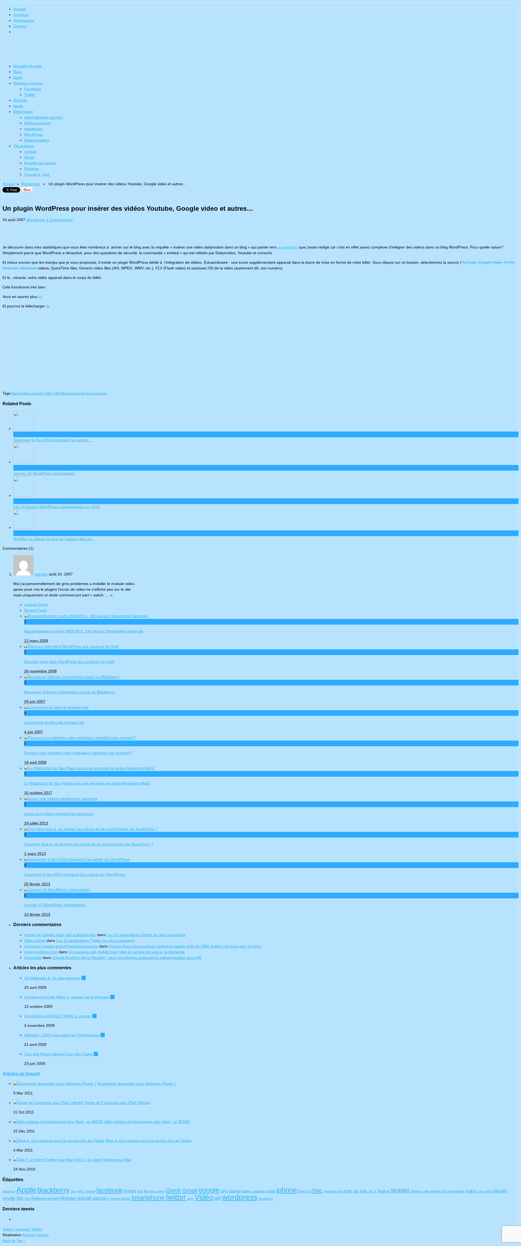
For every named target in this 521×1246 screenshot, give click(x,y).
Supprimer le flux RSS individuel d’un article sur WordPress (74, 874)
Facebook (32, 89)
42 (83, 978)
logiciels (304, 1191)
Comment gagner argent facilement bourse (61, 946)
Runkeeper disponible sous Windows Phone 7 (136, 1083)
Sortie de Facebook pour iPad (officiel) (118, 1102)
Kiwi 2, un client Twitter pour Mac (103, 1159)
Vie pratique (23, 146)
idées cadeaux (254, 1191)
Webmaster (23, 111)
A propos (20, 14)
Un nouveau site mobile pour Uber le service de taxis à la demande (126, 952)
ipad (271, 1191)
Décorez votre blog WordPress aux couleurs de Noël (69, 661)
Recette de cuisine (40, 163)
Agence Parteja (35, 1235)
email (90, 1191)
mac (316, 1190)
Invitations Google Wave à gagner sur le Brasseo (66, 997)
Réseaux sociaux (28, 83)
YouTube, (470, 262)
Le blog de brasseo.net (260, 50)
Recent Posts (35, 610)
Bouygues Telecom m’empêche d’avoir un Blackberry (69, 692)
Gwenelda (33, 957)
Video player (35, 940)
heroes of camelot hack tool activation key (60, 935)
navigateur (456, 1191)
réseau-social (75, 1198)
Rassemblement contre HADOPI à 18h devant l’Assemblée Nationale (83, 631)
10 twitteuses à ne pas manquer (52, 978)
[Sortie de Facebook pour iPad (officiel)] (48, 1102)
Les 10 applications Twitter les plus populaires (146, 935)
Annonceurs (23, 20)
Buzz (17, 72)
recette (8, 1198)
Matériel (20, 100)
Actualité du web (27, 66)
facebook (109, 1190)
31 (112, 997)
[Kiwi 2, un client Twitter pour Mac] (43, 1159)
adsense (8, 1191)
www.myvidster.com (41, 952)
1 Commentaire (59, 220)
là (48, 306)
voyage (30, 151)
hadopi (235, 1191)
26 (94, 1016)
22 (102, 1035)
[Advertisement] (65, 231)
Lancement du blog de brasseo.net (54, 722)
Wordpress (30, 184)
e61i (81, 1191)
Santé (29, 157)
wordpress (83, 393)
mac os (351, 1191)
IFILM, (509, 262)
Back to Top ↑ (14, 1240)
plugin (37, 393)
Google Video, (491, 262)
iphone (286, 1190)
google (209, 1190)
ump (190, 1199)
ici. (40, 296)
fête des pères (154, 1191)
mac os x (368, 1191)
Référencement (37, 123)
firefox (129, 1191)
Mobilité (400, 1191)
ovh (480, 1191)
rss (27, 1198)
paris (488, 1191)
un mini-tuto (288, 247)
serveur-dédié (120, 1198)
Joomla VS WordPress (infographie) (55, 905)
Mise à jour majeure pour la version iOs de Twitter (148, 1140)
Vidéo (48, 393)
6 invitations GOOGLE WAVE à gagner (57, 1016)
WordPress (33, 134)
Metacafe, (11, 268)
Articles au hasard (21, 1073)
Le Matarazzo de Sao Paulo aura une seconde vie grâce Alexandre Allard (87, 783)
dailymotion (21, 393)
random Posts (36, 604)
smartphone (148, 1197)
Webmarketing (36, 140)
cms (74, 1191)
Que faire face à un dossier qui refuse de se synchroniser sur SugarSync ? (88, 844)
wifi (217, 1198)
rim (20, 1198)
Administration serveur (43, 117)
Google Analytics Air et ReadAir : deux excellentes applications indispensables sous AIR (127, 957)
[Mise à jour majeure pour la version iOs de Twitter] (58, 1140)
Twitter (30, 94)
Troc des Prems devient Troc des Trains (58, 1054)
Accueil (19, 9)
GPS (224, 1191)
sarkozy (100, 1198)
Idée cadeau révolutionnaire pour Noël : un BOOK (147, 1121)
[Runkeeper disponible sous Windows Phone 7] (54, 1083)
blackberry (53, 1190)
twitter (176, 1197)
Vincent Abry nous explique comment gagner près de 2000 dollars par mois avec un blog (185, 946)
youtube (100, 393)
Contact (20, 26)
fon (140, 1191)
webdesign (33, 129)
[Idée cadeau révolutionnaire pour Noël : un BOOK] (58, 1121)
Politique (31, 168)
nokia (471, 1190)
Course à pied (36, 174)
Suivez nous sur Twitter (22, 1229)
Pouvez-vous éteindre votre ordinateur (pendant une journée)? (78, 753)
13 (96, 1054)
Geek (18, 77)
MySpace (29, 268)
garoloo (41, 574)
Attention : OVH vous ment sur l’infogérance (61, 1035)
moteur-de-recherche (429, 1191)
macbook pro (333, 1191)
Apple (18, 106)
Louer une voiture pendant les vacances (58, 813)
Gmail (190, 1190)
